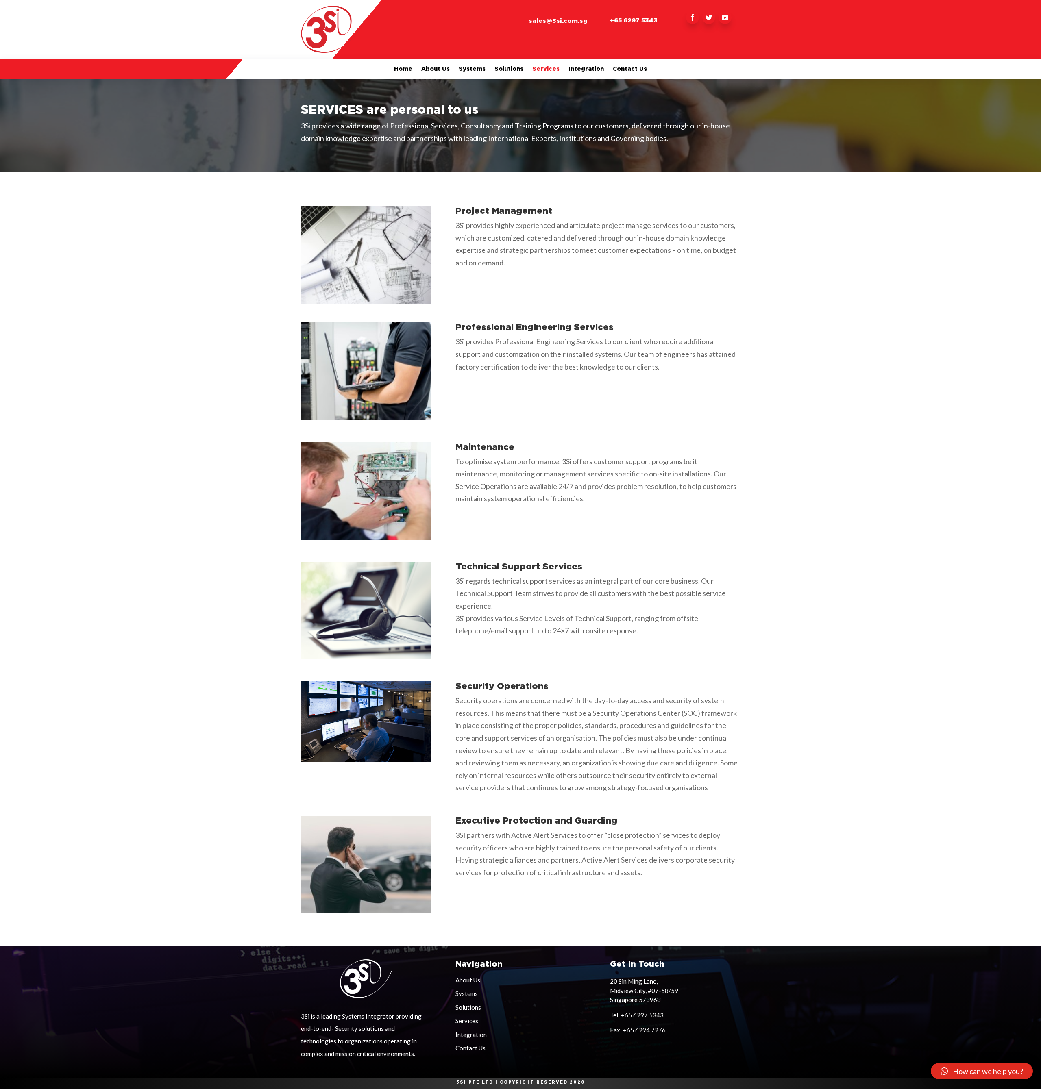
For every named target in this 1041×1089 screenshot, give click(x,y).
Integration (586, 69)
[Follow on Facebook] (692, 17)
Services (546, 69)
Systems (472, 69)
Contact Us (630, 69)
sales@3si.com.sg (558, 20)
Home (403, 69)
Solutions (508, 69)
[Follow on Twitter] (708, 17)
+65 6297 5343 (634, 20)
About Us (435, 69)
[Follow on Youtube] (725, 17)
